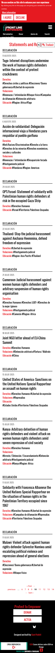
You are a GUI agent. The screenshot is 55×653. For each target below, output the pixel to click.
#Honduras (17, 167)
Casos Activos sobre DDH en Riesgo (41, 645)
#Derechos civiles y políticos (15, 83)
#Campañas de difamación (25, 514)
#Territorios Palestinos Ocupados (34, 210)
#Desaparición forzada (37, 160)
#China (15, 355)
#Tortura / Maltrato (41, 351)
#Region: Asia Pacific (21, 256)
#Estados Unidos (10, 405)
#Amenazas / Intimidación (14, 95)
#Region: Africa (19, 102)
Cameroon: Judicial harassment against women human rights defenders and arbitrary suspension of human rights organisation (27, 286)
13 (48, 589)
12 (44, 589)
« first (29, 586)
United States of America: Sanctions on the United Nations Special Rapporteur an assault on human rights (27, 384)
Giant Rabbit (36, 634)
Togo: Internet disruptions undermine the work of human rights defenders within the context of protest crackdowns (26, 67)
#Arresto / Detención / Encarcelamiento (20, 455)
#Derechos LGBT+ (29, 302)
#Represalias (19, 397)
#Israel (15, 210)
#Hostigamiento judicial (13, 164)
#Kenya (15, 463)
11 (40, 589)
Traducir (50, 44)
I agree (7, 17)
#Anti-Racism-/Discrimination (16, 144)
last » (31, 593)
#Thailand (36, 256)
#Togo (29, 102)
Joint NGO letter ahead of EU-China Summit (24, 340)
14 (53, 589)
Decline (20, 17)
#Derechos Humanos (20, 206)
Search (47, 34)
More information (9, 12)
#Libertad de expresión (23, 87)
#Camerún (16, 314)
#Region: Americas (31, 167)
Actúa (27, 620)
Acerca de (34, 34)
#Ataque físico (33, 95)
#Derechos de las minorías (14, 148)
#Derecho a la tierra (38, 144)
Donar (21, 34)
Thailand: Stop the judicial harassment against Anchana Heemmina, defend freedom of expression (27, 238)
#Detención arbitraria (25, 98)
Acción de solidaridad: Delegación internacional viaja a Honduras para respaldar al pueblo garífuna (25, 131)
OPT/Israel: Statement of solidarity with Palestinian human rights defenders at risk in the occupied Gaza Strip (27, 196)
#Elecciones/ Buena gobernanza (17, 565)
